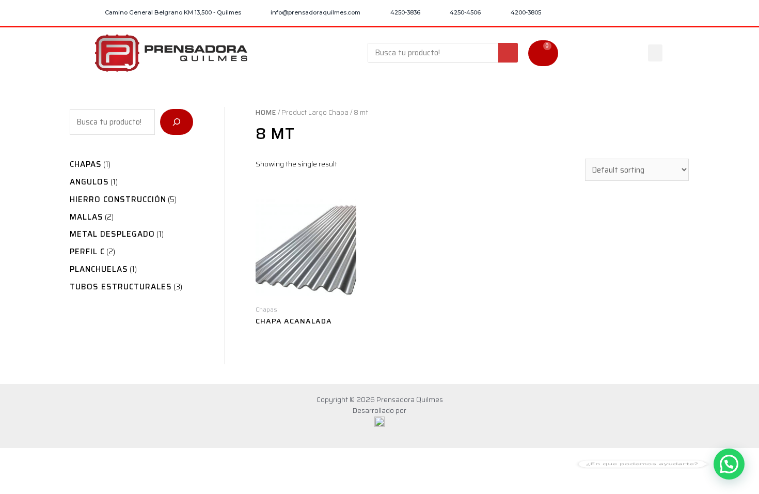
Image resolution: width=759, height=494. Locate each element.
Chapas (86, 164)
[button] (655, 52)
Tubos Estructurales (121, 287)
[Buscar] (176, 122)
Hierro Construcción (118, 199)
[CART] (543, 53)
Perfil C (87, 251)
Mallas (86, 217)
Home (266, 112)
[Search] (508, 53)
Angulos (89, 182)
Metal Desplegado (112, 234)
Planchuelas (99, 269)
